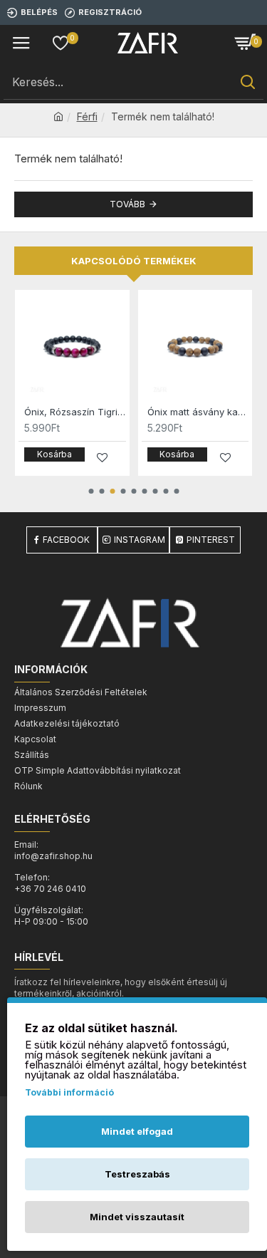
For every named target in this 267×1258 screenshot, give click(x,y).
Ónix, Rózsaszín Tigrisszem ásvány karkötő (75, 411)
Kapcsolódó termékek (134, 260)
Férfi (87, 116)
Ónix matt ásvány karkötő (198, 411)
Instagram (139, 539)
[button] (90, 491)
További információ (69, 1092)
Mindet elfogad (137, 1131)
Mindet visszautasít (137, 1216)
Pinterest (211, 539)
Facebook (66, 539)
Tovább (127, 204)
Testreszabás (137, 1174)
